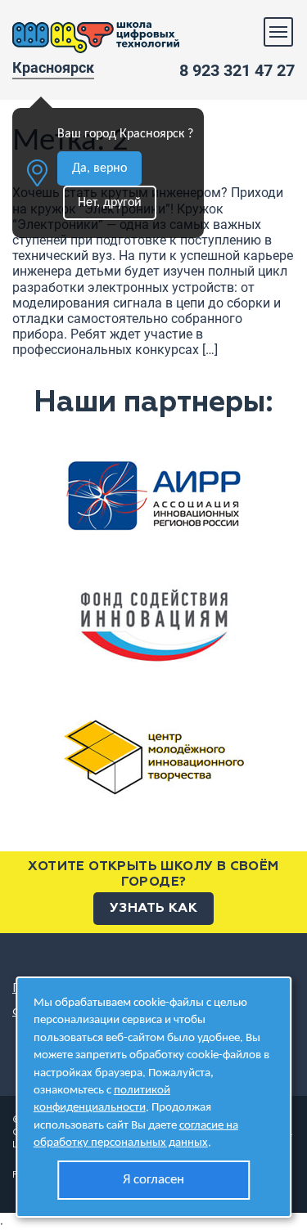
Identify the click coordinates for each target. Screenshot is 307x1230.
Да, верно (99, 168)
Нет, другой (110, 202)
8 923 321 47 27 (237, 70)
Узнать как (153, 908)
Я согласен (153, 1180)
